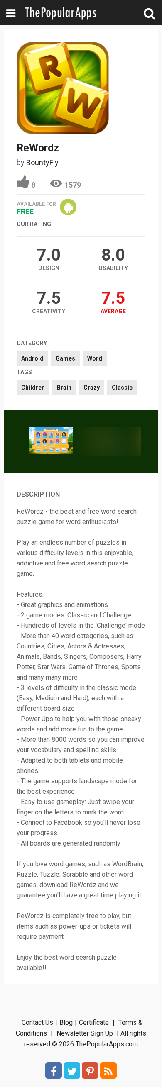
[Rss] (108, 1070)
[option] (51, 441)
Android (32, 358)
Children (33, 387)
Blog (66, 1022)
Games (65, 358)
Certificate (94, 1022)
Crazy (91, 387)
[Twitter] (72, 1070)
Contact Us (37, 1022)
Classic (122, 387)
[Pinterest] (90, 1070)
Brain (64, 387)
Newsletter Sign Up (84, 1033)
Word (94, 358)
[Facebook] (53, 1070)
